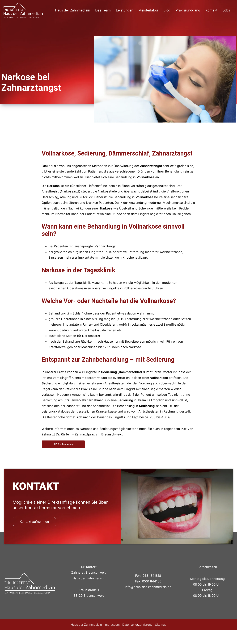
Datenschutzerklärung (137, 624)
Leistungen (124, 10)
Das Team (103, 10)
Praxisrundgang (188, 10)
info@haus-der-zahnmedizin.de (148, 587)
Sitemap (160, 624)
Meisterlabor (148, 10)
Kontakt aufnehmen (34, 521)
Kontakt (211, 10)
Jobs (226, 10)
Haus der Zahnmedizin (72, 10)
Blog (166, 10)
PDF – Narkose (63, 444)
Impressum (112, 624)
